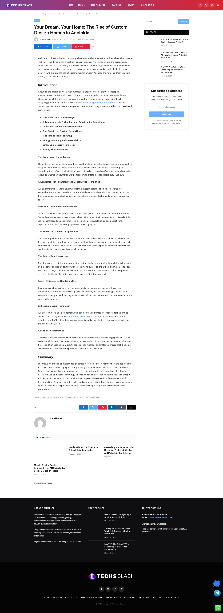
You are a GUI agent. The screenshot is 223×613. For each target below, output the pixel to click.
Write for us (172, 597)
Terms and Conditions (151, 597)
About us (57, 597)
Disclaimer (130, 597)
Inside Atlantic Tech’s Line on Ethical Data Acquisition (83, 448)
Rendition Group (92, 397)
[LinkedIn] (25, 75)
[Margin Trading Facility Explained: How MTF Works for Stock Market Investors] (50, 453)
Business (116, 5)
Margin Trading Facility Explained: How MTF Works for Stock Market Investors (49, 468)
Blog (37, 20)
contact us (71, 597)
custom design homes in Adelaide (49, 397)
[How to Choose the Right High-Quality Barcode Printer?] (151, 43)
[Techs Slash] (19, 5)
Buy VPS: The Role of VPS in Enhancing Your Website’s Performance (173, 69)
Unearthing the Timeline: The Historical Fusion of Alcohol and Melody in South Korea (118, 450)
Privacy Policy (167, 123)
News (80, 5)
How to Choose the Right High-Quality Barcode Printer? (174, 40)
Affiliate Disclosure (91, 597)
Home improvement (74, 397)
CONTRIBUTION (148, 5)
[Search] (218, 5)
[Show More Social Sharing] (92, 46)
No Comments (75, 39)
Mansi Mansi (46, 39)
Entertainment (97, 5)
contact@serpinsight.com (160, 517)
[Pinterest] (25, 81)
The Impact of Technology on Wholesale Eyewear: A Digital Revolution (174, 55)
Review (131, 5)
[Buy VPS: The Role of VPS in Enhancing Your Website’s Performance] (151, 70)
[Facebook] (25, 61)
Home (70, 5)
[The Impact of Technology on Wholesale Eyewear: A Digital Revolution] (151, 56)
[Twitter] (25, 68)
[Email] (25, 88)
